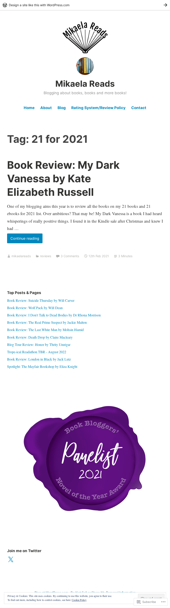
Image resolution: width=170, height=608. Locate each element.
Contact (138, 108)
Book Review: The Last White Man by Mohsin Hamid (45, 329)
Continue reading (23, 239)
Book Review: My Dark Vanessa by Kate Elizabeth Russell (63, 178)
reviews (45, 256)
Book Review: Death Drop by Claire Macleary (40, 337)
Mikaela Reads (85, 83)
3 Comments (70, 256)
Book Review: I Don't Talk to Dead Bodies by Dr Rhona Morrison (54, 315)
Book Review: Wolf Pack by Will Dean (35, 307)
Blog (62, 108)
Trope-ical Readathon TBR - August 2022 (36, 351)
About (46, 108)
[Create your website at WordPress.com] (85, 5)
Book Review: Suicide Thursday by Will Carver (40, 300)
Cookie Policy (79, 600)
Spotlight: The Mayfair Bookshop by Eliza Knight (42, 366)
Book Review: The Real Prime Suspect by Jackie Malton (47, 322)
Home (29, 108)
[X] (10, 559)
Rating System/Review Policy (98, 108)
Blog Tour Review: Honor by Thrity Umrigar (38, 344)
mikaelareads (21, 256)
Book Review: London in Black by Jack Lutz (39, 359)
